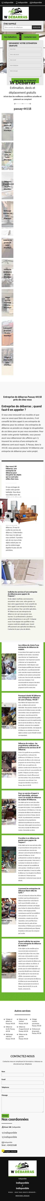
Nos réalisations (10, 37)
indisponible (8, 3)
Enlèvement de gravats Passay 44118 (36, 1031)
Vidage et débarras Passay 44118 (10, 1022)
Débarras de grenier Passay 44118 (23, 1037)
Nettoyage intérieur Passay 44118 (10, 1037)
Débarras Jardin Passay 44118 (10, 1029)
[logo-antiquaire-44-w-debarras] (16, 13)
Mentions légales (23, 1195)
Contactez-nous (30, 37)
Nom (3, 1072)
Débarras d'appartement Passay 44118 (23, 1029)
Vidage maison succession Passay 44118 (36, 1023)
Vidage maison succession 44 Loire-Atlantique (7, 303)
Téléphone (5, 1087)
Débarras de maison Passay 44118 (23, 1022)
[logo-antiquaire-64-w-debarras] (22, 1168)
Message (5, 1095)
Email (3, 1079)
